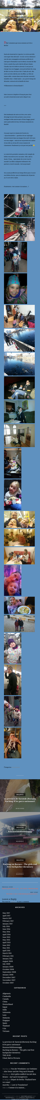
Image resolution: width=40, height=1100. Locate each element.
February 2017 (8, 921)
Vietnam (6, 1031)
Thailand (6, 1026)
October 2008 (8, 969)
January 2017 (8, 924)
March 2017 (7, 918)
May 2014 (6, 932)
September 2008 (9, 972)
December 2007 (9, 977)
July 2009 (6, 964)
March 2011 (7, 953)
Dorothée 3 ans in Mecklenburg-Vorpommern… (22, 894)
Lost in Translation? (20, 1085)
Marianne (20, 24)
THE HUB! (7, 1055)
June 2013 (6, 937)
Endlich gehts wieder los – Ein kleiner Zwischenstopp (20, 888)
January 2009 (8, 967)
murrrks (20, 841)
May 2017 (6, 913)
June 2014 (6, 929)
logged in (14, 901)
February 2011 (8, 956)
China (5, 1002)
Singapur (6, 1020)
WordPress (10, 1097)
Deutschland (20, 13)
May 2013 (6, 940)
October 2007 (8, 983)
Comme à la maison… (17, 1088)
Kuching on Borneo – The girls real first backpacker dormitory (20, 865)
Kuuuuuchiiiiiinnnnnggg (20, 831)
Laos (4, 1015)
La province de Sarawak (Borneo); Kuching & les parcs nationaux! (20, 800)
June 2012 (6, 945)
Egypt (5, 1007)
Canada (6, 999)
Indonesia (6, 1012)
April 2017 (6, 916)
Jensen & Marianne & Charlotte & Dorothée (23, 1098)
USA (4, 1028)
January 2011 (7, 959)
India (5, 1010)
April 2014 (6, 934)
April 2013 (6, 942)
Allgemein (7, 993)
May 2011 (6, 948)
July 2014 (6, 926)
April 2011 (6, 951)
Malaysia (20, 794)
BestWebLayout (27, 1096)
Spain (5, 1023)
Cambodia (7, 996)
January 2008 (8, 975)
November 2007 (9, 980)
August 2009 (8, 961)
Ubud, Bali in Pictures (11, 1058)
